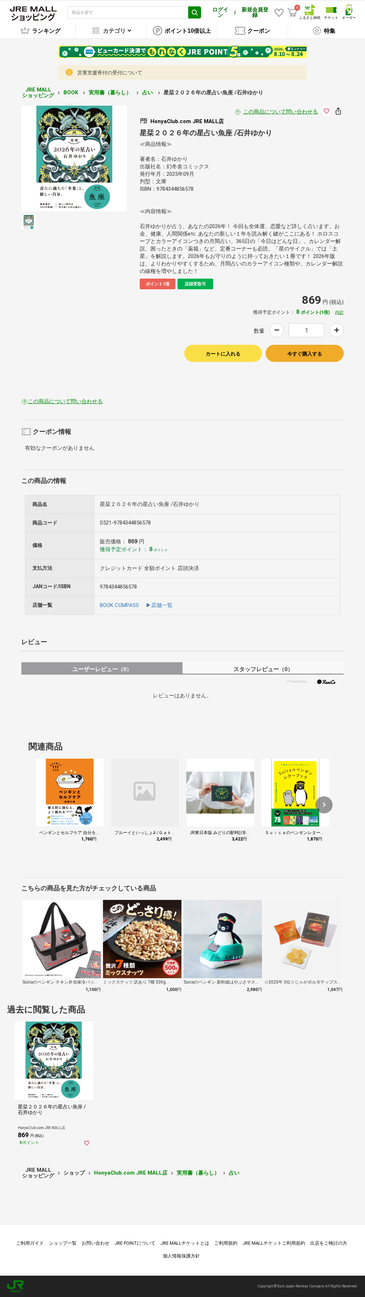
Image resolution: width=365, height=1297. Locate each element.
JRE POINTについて (134, 1243)
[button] (324, 805)
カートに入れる (223, 354)
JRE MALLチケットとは (184, 1243)
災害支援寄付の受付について (109, 72)
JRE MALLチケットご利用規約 (273, 1243)
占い (148, 92)
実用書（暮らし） (111, 92)
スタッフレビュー (263, 669)
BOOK (71, 92)
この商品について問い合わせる (280, 112)
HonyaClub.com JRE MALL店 (131, 1173)
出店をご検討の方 (328, 1243)
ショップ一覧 (63, 1243)
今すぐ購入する (304, 354)
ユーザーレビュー (102, 669)
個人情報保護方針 (181, 1256)
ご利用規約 (225, 1243)
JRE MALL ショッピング (38, 92)
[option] (74, 158)
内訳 (339, 312)
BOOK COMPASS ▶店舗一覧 (136, 605)
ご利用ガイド (30, 1243)
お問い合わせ (95, 1243)
